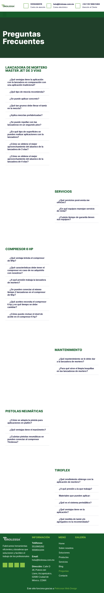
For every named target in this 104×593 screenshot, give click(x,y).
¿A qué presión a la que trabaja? (75, 489)
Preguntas (64, 571)
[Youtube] (95, 14)
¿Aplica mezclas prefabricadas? (26, 115)
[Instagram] (99, 14)
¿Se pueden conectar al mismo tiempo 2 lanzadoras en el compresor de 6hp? (26, 292)
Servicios (63, 562)
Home (62, 543)
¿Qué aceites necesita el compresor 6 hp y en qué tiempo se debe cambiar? (26, 304)
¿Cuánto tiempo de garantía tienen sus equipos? (75, 218)
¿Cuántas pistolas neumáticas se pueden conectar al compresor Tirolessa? (25, 439)
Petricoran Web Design (66, 588)
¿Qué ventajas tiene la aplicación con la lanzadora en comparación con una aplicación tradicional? (26, 82)
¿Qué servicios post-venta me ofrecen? (73, 201)
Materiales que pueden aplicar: (74, 496)
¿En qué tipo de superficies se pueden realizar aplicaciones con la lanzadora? (25, 134)
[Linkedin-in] (92, 14)
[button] (4, 14)
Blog (61, 566)
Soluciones (64, 553)
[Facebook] (88, 14)
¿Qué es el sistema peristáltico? (75, 502)
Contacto (63, 576)
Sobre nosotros (66, 548)
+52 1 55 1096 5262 (91, 4)
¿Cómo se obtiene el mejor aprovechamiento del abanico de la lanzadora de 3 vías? (25, 147)
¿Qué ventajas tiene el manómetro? (28, 430)
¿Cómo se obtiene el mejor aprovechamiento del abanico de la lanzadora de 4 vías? (25, 159)
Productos (64, 557)
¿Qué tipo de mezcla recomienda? (27, 92)
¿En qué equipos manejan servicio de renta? (76, 210)
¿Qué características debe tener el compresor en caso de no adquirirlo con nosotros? (26, 270)
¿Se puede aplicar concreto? (24, 99)
